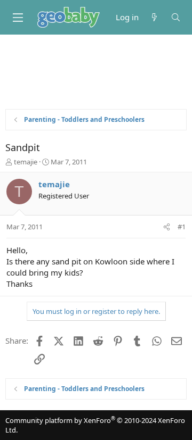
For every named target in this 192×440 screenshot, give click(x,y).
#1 (182, 226)
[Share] (166, 226)
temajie (25, 162)
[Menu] (17, 17)
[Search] (175, 17)
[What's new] (154, 17)
